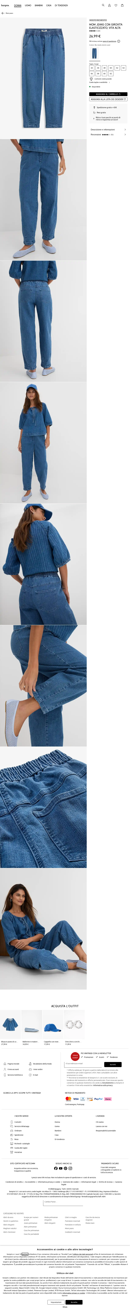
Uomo (28, 5)
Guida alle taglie (20, 1148)
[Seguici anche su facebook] (56, 1168)
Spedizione (18, 1135)
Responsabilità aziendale (106, 1131)
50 (111, 68)
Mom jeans (69, 1228)
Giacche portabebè (31, 1234)
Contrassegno (70, 1104)
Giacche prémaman (31, 1230)
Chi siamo (100, 1122)
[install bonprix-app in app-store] (12, 1099)
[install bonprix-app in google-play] (30, 1099)
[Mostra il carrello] (123, 6)
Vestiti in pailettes (10, 1221)
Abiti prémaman (30, 1227)
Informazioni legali (89, 1182)
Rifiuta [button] (65, 1307)
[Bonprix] (5, 6)
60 (104, 74)
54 (124, 68)
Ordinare (18, 1131)
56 (92, 74)
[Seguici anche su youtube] (60, 1168)
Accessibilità (30, 1182)
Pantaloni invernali (72, 1221)
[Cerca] (103, 5)
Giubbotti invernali (72, 1232)
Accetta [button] (74, 1302)
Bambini (39, 5)
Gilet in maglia (71, 1217)
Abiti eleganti (8, 1225)
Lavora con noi (101, 1126)
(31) (98, 31)
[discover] (89, 1099)
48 (104, 68)
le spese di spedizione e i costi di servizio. (79, 1177)
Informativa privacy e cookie (49, 1182)
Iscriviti (113, 1065)
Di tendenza (61, 5)
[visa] (75, 1099)
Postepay (80, 1104)
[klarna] (108, 1099)
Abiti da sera (8, 1217)
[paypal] (98, 1099)
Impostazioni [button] (56, 1302)
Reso (16, 1139)
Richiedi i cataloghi (22, 1144)
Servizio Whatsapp (21, 1126)
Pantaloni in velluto (73, 1225)
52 (117, 68)
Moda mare (90, 1223)
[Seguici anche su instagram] (70, 1168)
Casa (48, 5)
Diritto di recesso (106, 1182)
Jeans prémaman (30, 1223)
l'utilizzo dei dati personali (82, 1254)
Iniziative (18, 1152)
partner (25, 1254)
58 (98, 74)
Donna (17, 5)
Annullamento (108, 1083)
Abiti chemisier (9, 1232)
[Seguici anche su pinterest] (65, 1168)
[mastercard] (68, 1099)
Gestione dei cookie (71, 1182)
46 (98, 68)
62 (111, 74)
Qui (30, 1262)
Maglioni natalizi (10, 1228)
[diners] (83, 1099)
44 (92, 68)
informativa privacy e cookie (74, 1293)
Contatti (17, 1122)
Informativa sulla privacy (103, 1085)
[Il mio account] (109, 6)
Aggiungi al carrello (107, 94)
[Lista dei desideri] (116, 6)
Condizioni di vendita (14, 1182)
